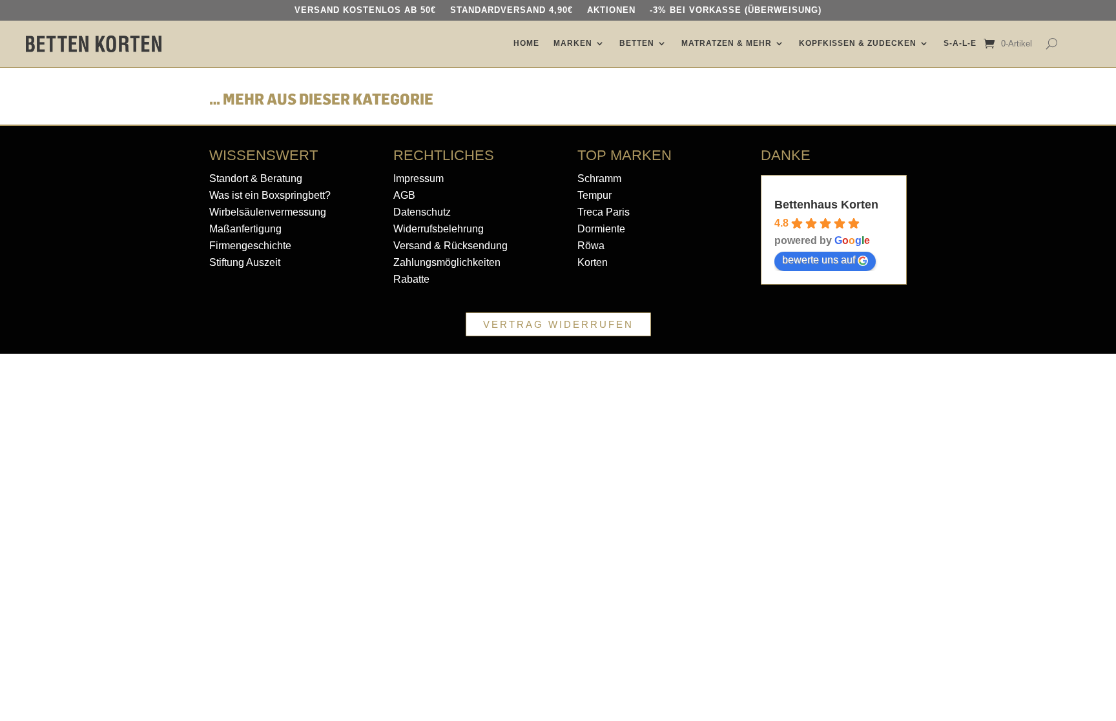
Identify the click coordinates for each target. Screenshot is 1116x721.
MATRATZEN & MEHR (726, 43)
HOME (526, 43)
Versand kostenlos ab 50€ (365, 10)
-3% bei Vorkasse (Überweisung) (736, 10)
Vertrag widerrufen (558, 324)
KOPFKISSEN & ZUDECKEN (857, 43)
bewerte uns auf (818, 259)
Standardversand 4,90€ (511, 10)
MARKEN (572, 43)
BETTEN (636, 43)
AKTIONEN (611, 10)
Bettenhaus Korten (826, 204)
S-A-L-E (960, 43)
